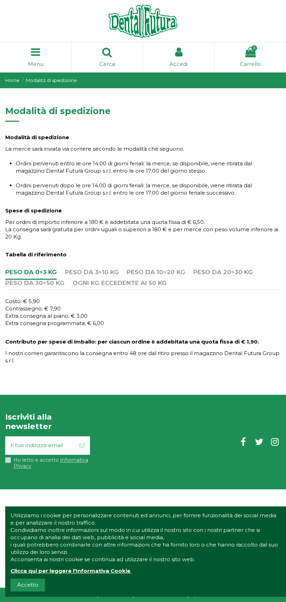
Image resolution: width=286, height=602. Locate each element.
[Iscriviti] (82, 445)
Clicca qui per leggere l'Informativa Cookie (70, 570)
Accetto (27, 584)
